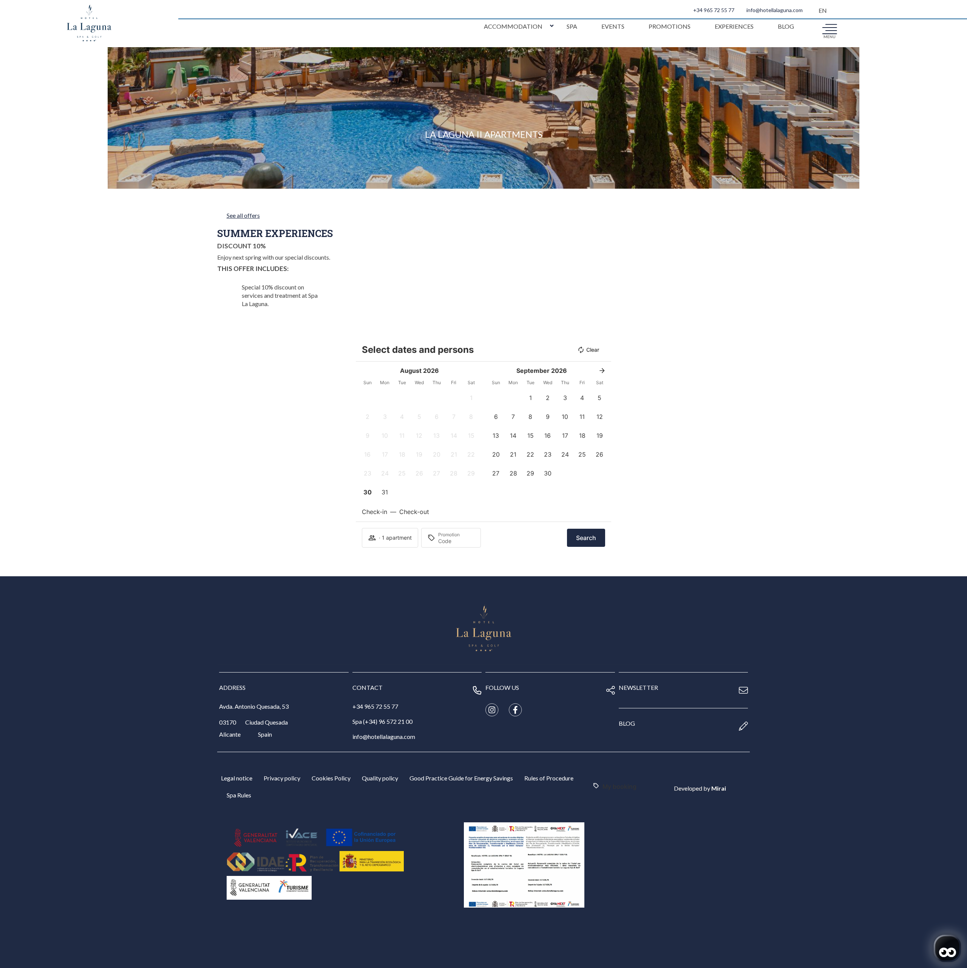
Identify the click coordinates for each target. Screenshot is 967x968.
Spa (572, 26)
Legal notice (236, 778)
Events (612, 26)
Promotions (669, 26)
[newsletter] (743, 690)
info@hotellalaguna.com (774, 10)
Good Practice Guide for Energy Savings (461, 778)
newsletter (638, 687)
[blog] (743, 726)
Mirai (718, 788)
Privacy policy (282, 778)
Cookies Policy (331, 778)
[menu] (829, 28)
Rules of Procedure (548, 778)
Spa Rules (239, 795)
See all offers (243, 215)
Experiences (734, 26)
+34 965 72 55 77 (713, 10)
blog (627, 723)
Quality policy (380, 778)
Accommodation (513, 26)
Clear (592, 349)
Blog (786, 26)
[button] (471, 398)
